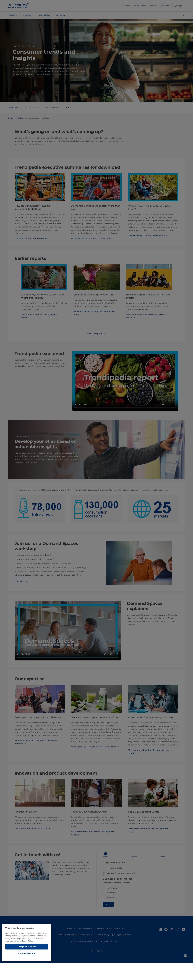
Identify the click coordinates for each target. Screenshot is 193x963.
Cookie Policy (27, 941)
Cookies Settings (26, 953)
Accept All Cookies (26, 946)
